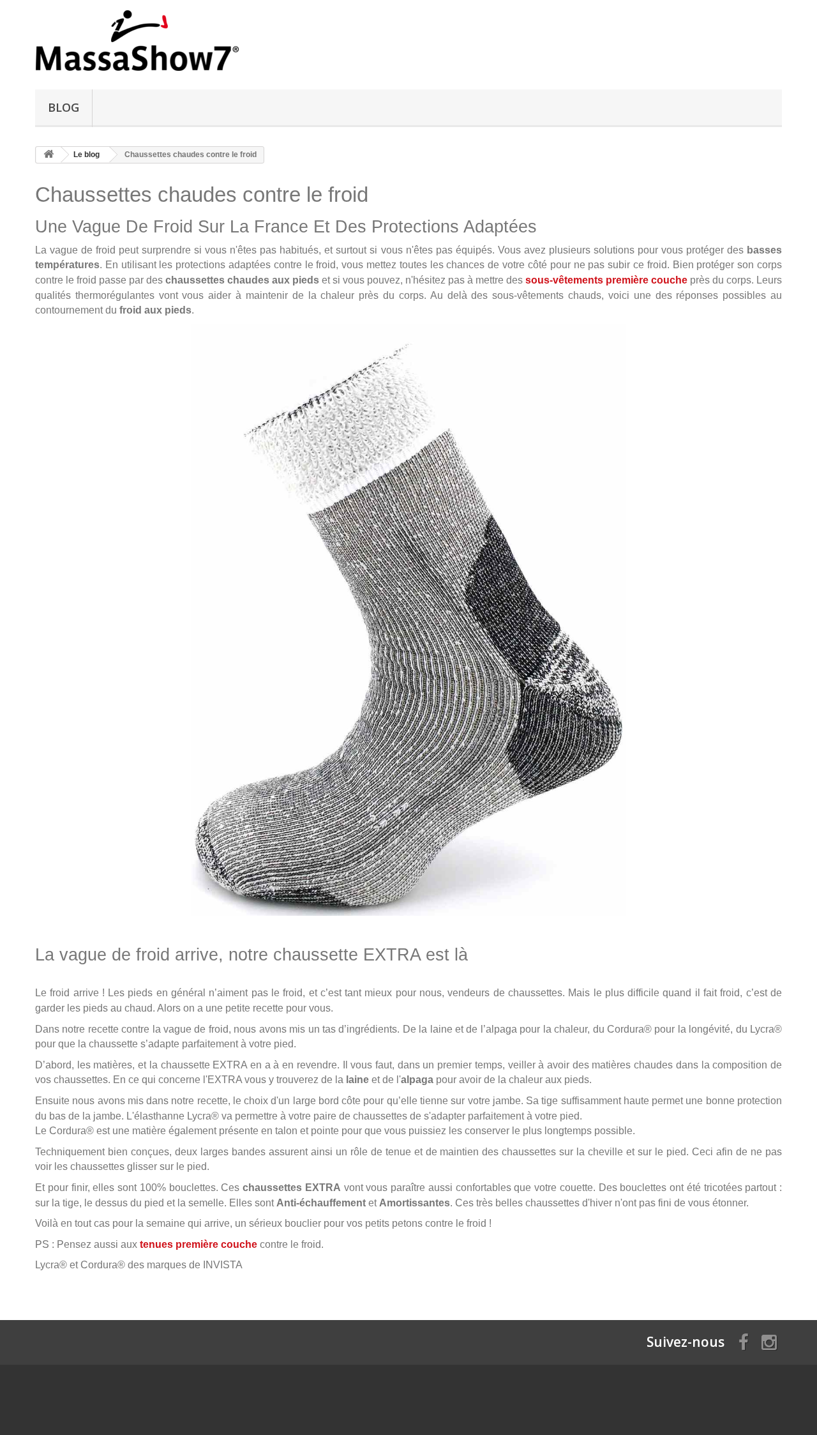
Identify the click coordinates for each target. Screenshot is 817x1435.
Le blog (86, 154)
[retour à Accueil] (48, 155)
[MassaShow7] (153, 41)
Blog (63, 107)
